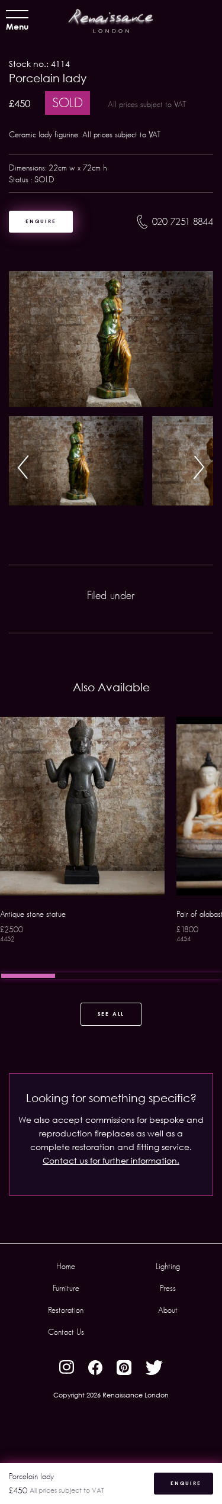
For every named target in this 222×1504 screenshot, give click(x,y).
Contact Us (66, 1331)
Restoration (65, 1310)
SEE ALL (111, 1013)
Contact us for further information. (111, 1160)
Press (168, 1288)
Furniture (66, 1288)
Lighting (168, 1266)
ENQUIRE (40, 221)
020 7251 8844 (182, 222)
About (168, 1310)
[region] (111, 848)
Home (65, 1266)
